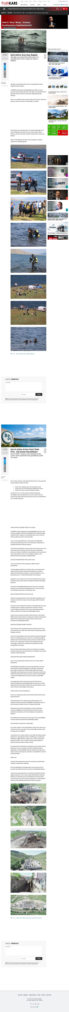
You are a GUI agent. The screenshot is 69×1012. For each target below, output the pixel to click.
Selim (45, 1)
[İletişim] (64, 8)
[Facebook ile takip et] (31, 1004)
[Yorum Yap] (5, 76)
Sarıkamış (40, 1)
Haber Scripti (33, 1007)
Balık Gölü (32, 353)
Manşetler (25, 995)
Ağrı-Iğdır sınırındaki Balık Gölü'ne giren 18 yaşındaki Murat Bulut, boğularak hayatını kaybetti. (25, 59)
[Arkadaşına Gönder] (5, 71)
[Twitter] (5, 66)
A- (45, 57)
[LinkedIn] (5, 69)
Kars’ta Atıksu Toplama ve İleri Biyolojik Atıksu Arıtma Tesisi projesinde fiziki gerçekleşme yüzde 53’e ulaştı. (27, 455)
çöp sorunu (40, 918)
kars (17, 918)
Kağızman (35, 1)
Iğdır (17, 353)
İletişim (43, 995)
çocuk (19, 353)
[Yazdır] (5, 74)
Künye (39, 995)
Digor (31, 1)
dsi (19, 918)
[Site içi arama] (66, 8)
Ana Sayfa (20, 995)
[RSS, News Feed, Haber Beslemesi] (35, 1004)
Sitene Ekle (48, 995)
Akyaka (22, 1)
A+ (45, 55)
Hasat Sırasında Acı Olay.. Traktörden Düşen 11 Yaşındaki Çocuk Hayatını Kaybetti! (27, 8)
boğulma (28, 353)
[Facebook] (5, 64)
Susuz (49, 1)
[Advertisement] (27, 71)
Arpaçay (26, 1)
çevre (21, 918)
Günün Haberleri (33, 995)
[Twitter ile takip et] (33, 1004)
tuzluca (24, 353)
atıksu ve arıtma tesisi (33, 918)
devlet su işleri (25, 918)
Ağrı (22, 353)
